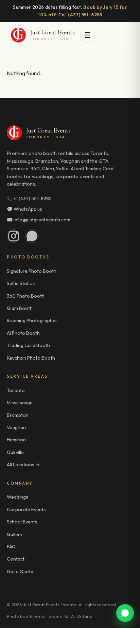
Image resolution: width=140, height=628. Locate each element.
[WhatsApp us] (125, 613)
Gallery (14, 534)
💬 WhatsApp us (24, 209)
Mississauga (20, 402)
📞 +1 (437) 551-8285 (29, 198)
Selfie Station (21, 283)
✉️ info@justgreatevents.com (38, 220)
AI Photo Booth (23, 333)
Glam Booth (20, 308)
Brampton (18, 415)
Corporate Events (26, 509)
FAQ (11, 547)
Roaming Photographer (32, 320)
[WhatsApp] (32, 236)
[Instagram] (13, 236)
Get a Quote (20, 571)
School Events (22, 522)
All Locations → (23, 464)
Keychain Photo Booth (31, 358)
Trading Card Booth (28, 345)
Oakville (15, 452)
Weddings (17, 497)
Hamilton (16, 440)
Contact (15, 559)
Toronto (16, 390)
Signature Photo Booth (31, 271)
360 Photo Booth (26, 296)
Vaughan (16, 427)
